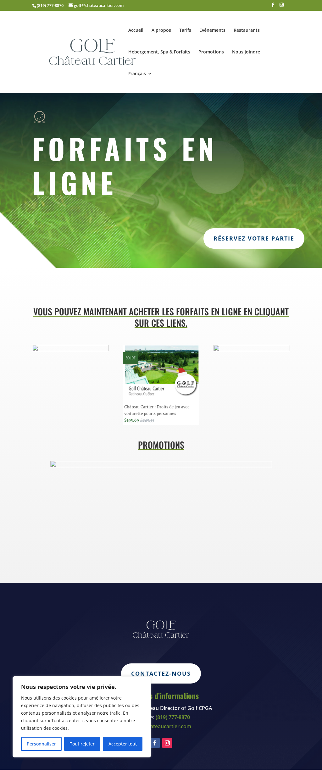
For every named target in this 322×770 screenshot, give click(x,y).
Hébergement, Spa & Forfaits (159, 52)
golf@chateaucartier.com (161, 726)
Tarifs (185, 30)
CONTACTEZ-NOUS (161, 673)
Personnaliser (41, 744)
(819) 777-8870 (50, 5)
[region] (82, 716)
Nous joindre (246, 52)
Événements (212, 30)
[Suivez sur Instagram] (167, 743)
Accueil (135, 30)
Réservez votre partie (254, 238)
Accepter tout (122, 744)
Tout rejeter (82, 744)
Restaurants (247, 30)
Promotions (211, 52)
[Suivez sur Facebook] (155, 743)
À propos (161, 30)
